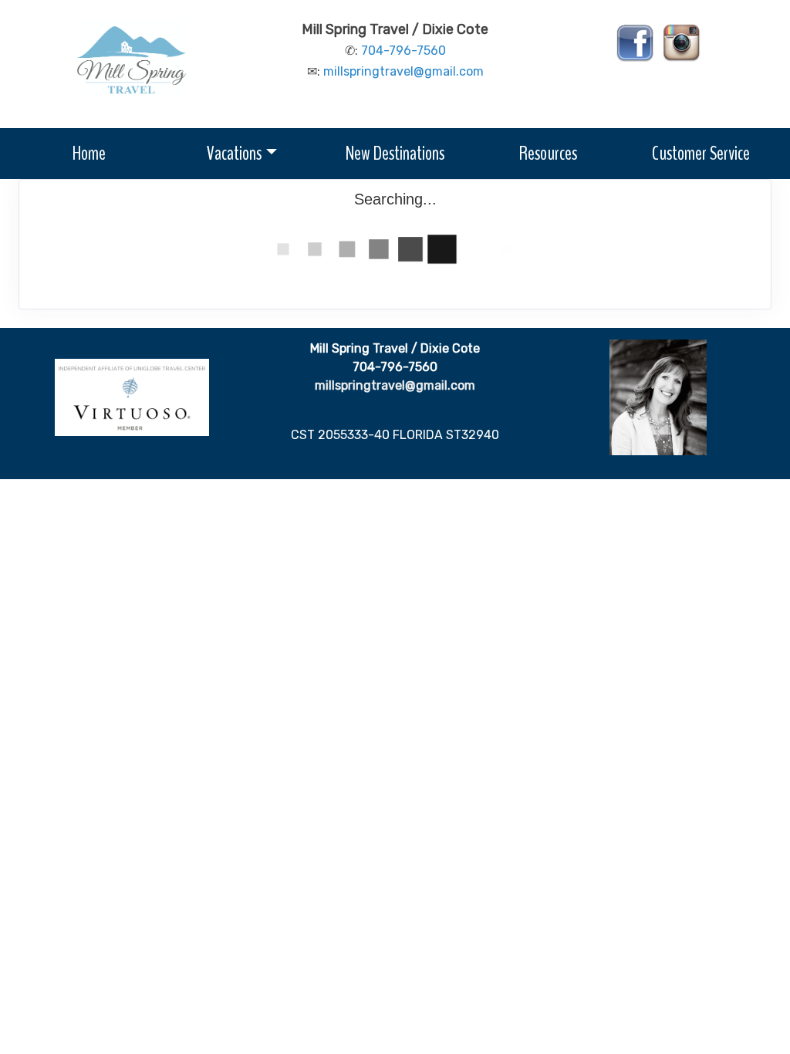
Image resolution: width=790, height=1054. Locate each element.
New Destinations (395, 153)
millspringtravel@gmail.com (403, 71)
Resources (548, 153)
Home (89, 153)
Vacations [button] (234, 153)
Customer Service (701, 153)
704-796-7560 (403, 50)
